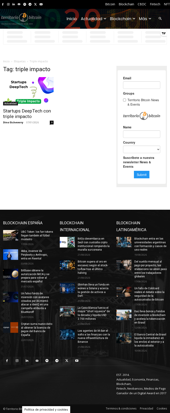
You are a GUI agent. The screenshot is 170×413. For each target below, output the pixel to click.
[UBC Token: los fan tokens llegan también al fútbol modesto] (10, 235)
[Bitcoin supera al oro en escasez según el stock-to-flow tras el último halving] (67, 265)
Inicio (6, 61)
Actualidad (10, 103)
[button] (160, 18)
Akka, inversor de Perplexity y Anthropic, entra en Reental (34, 254)
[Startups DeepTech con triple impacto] (28, 91)
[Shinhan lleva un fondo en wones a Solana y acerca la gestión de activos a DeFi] (67, 288)
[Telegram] (30, 4)
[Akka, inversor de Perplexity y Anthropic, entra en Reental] (10, 254)
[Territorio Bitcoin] (21, 19)
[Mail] (19, 4)
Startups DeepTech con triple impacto (27, 113)
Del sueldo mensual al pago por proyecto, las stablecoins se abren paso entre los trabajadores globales (150, 269)
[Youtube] (41, 4)
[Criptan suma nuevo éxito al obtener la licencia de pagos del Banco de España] (10, 327)
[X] (35, 4)
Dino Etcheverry (13, 122)
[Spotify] (24, 4)
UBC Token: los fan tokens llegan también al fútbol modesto (37, 235)
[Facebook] (3, 4)
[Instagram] (8, 4)
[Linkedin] (13, 4)
